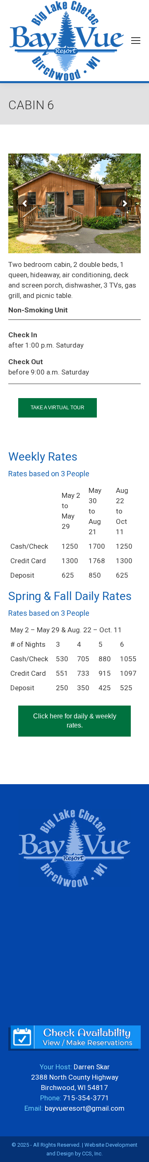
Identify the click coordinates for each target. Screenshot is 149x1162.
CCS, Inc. (92, 1153)
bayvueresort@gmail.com (85, 1108)
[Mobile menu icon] (136, 41)
